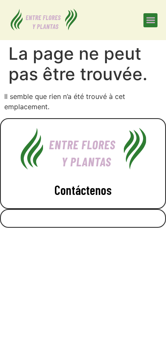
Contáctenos (83, 189)
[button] (150, 20)
